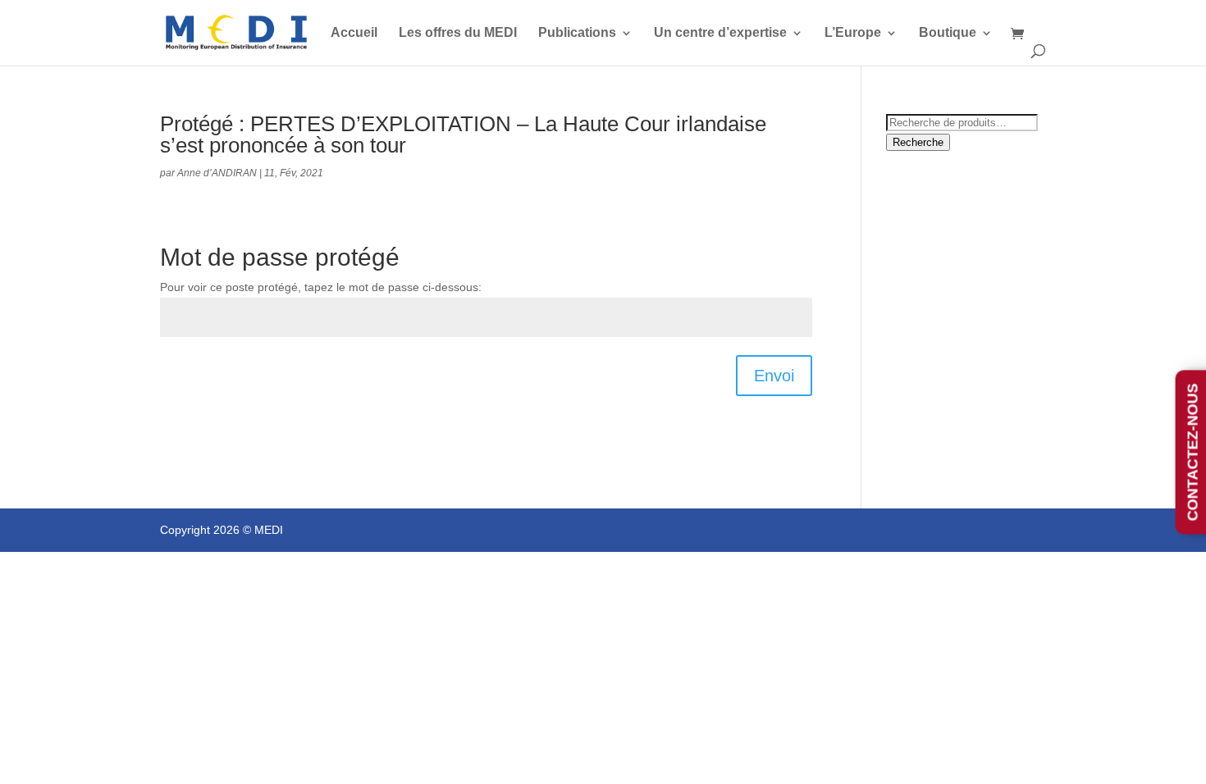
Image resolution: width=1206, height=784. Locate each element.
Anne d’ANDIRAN (217, 173)
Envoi (774, 376)
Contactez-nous (1193, 452)
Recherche (918, 142)
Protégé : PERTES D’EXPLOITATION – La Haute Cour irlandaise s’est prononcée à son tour (463, 134)
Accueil (354, 33)
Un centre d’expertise (720, 33)
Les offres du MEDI (458, 33)
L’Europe (853, 33)
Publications (577, 33)
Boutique (947, 33)
